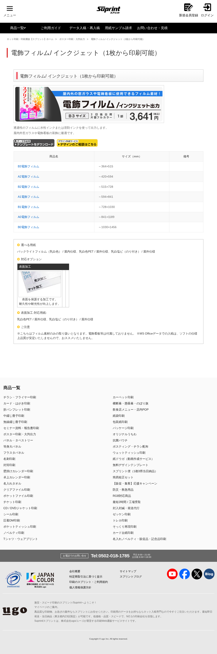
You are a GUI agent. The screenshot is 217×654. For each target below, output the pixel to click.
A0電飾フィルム (28, 217)
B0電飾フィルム (28, 227)
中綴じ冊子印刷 (13, 415)
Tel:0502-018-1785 (110, 555)
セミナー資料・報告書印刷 (21, 428)
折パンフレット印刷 (16, 409)
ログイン (207, 15)
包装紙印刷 (120, 422)
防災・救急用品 (123, 489)
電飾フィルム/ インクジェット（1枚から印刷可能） (118, 39)
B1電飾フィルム (28, 207)
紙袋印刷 (119, 415)
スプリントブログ (131, 576)
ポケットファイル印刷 (18, 495)
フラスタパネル (13, 452)
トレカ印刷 (120, 520)
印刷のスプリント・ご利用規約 (88, 581)
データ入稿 (84, 28)
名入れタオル (12, 483)
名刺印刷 (9, 458)
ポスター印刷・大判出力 (72, 39)
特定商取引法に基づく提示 (85, 576)
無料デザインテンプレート (130, 465)
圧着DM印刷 (11, 520)
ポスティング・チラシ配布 (130, 446)
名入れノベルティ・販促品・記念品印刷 (139, 539)
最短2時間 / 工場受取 (127, 502)
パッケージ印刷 (123, 428)
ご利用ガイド (51, 28)
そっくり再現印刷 (124, 526)
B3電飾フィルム (28, 166)
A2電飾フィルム (28, 176)
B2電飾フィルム (28, 186)
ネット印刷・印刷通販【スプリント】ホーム (30, 39)
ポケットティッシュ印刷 (19, 526)
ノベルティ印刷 (13, 532)
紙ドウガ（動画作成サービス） (133, 458)
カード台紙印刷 (123, 532)
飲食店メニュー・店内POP (131, 409)
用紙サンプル (118, 28)
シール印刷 (10, 514)
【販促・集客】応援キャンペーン (135, 483)
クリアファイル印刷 (16, 489)
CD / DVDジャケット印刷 (20, 508)
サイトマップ (128, 571)
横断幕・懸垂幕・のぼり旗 (130, 403)
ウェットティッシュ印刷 (129, 452)
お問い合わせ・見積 (152, 28)
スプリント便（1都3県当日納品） (135, 471)
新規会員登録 (188, 15)
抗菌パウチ (120, 440)
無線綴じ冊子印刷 (15, 422)
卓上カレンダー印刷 (16, 477)
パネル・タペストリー (18, 440)
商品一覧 (17, 28)
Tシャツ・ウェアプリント (20, 539)
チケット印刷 (12, 502)
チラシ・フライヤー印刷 (19, 397)
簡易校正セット (123, 477)
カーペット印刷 (123, 397)
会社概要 (74, 571)
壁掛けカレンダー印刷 (18, 471)
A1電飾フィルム (28, 196)
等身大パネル (12, 446)
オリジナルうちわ (124, 434)
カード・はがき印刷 (16, 403)
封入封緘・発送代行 (126, 508)
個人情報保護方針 (80, 587)
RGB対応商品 (122, 495)
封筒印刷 (9, 465)
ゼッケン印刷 (122, 514)
